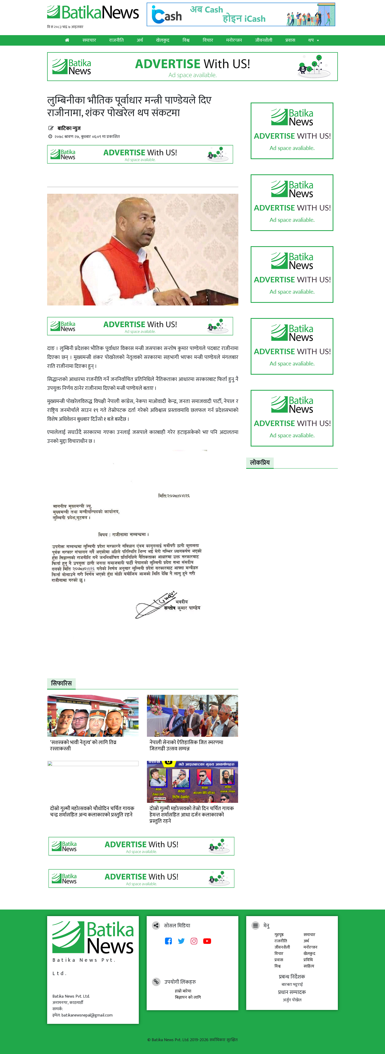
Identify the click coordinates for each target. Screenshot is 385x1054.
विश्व (186, 40)
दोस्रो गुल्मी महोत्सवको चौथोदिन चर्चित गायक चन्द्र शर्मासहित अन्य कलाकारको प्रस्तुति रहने (92, 811)
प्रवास (290, 40)
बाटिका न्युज (69, 128)
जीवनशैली (263, 40)
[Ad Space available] (141, 156)
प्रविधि (308, 960)
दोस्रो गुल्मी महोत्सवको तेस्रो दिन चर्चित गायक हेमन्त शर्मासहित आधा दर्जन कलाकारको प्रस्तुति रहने (192, 815)
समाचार (89, 40)
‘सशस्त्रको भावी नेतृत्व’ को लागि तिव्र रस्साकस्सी (83, 745)
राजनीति (116, 40)
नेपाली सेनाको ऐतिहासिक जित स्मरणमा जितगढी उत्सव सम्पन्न (186, 745)
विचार (208, 40)
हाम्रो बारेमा (183, 991)
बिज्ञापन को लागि (188, 997)
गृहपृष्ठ (279, 934)
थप (311, 40)
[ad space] (292, 131)
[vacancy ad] (192, 66)
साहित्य (309, 966)
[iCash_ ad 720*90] (242, 13)
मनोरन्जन (234, 40)
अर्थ (140, 40)
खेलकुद (162, 40)
